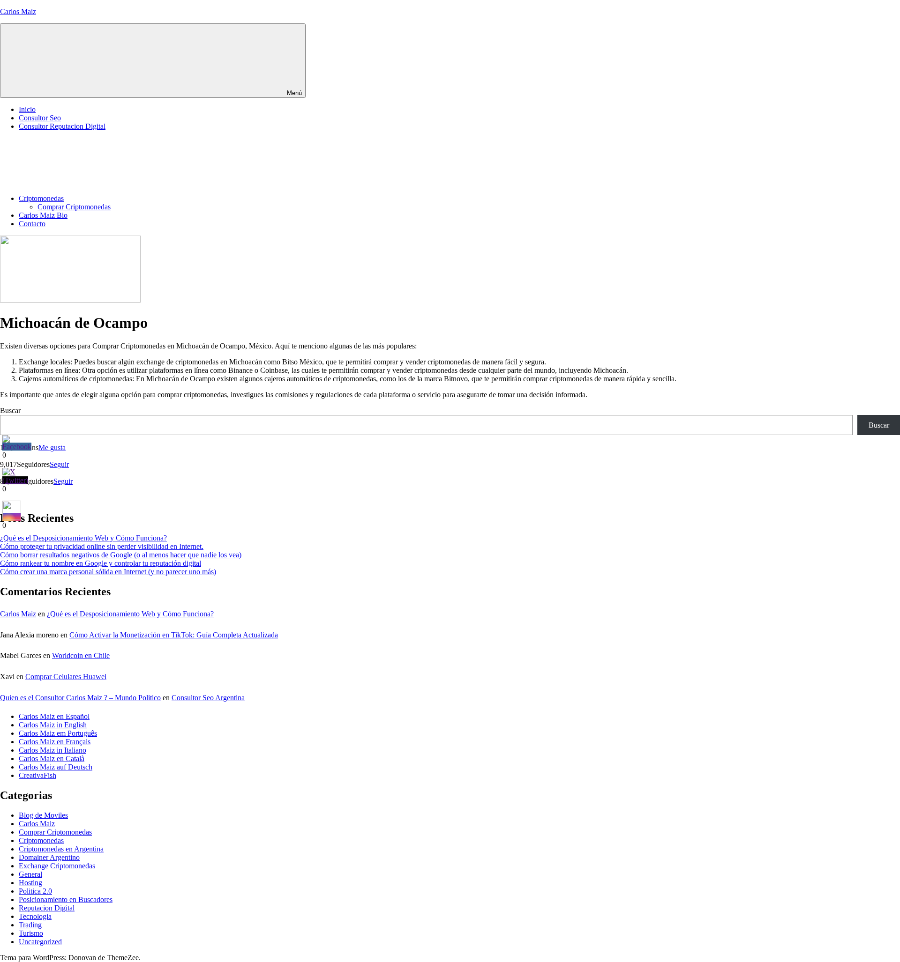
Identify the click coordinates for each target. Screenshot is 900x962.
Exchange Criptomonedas (57, 866)
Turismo (31, 933)
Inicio (27, 109)
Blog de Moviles (43, 815)
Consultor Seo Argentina (208, 698)
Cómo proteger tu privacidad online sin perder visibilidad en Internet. (101, 546)
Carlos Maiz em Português (58, 733)
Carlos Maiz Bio (43, 215)
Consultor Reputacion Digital (62, 126)
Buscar (10, 410)
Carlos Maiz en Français (54, 742)
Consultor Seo (40, 118)
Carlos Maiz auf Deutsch (55, 767)
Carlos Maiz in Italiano (52, 750)
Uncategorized (40, 942)
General (30, 874)
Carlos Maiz (18, 11)
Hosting (30, 883)
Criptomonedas (41, 198)
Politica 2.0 (35, 891)
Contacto (32, 224)
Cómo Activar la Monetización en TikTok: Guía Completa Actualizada (173, 635)
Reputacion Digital (47, 908)
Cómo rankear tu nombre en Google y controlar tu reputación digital (100, 563)
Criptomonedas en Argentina (61, 849)
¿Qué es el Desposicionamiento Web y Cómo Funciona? (83, 538)
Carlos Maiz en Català (51, 758)
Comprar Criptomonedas (74, 207)
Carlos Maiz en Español (54, 716)
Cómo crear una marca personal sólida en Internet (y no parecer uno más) (108, 572)
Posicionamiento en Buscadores (65, 899)
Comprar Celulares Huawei (65, 677)
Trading (30, 925)
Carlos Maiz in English (53, 725)
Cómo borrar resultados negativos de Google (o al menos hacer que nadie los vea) (120, 555)
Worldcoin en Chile (81, 655)
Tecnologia (35, 916)
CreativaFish (37, 775)
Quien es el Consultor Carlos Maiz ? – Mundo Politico (80, 698)
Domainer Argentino (49, 857)
